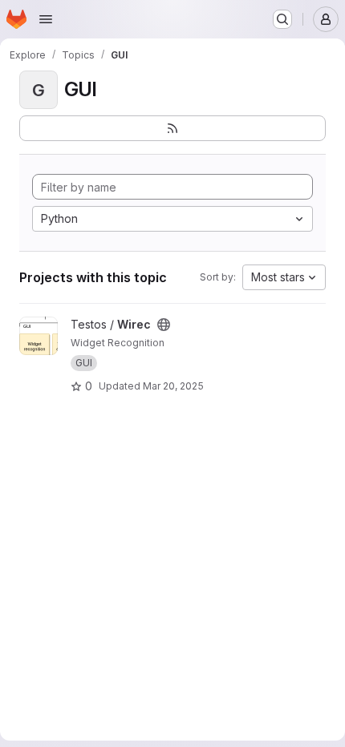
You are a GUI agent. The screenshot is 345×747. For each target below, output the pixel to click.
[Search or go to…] (282, 19)
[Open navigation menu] (46, 19)
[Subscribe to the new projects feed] (172, 128)
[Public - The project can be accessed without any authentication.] (163, 324)
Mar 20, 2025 (173, 386)
